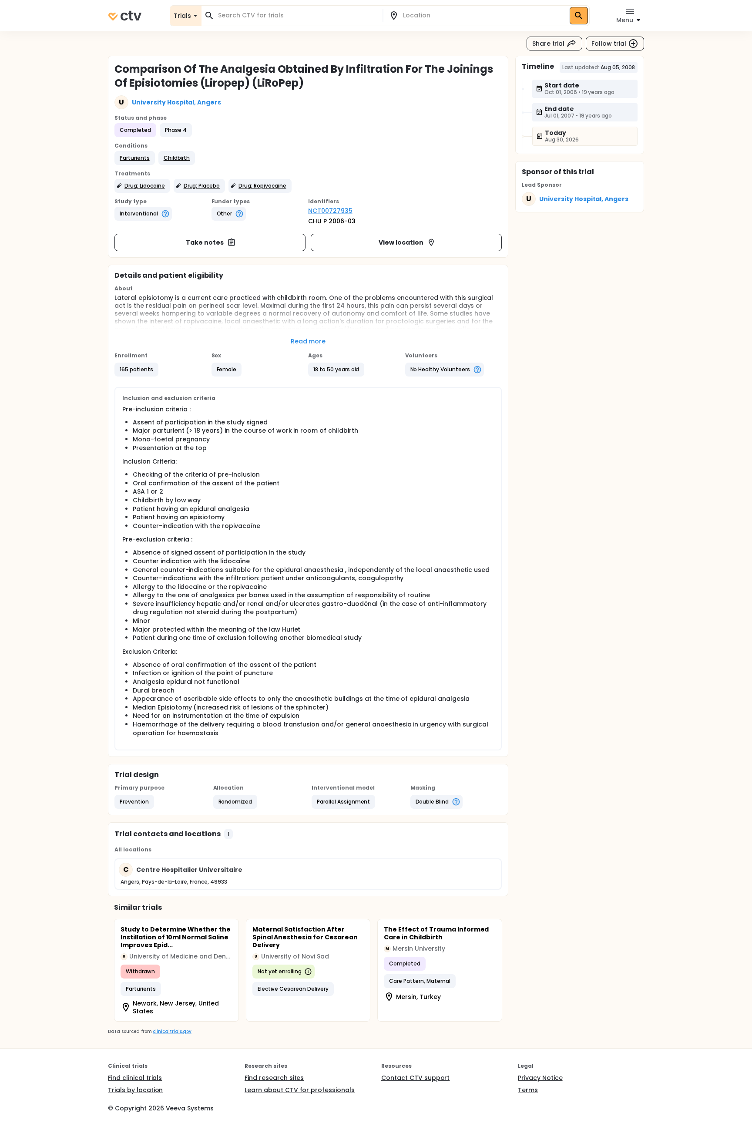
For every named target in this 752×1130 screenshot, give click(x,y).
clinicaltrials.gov (172, 1031)
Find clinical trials (135, 1078)
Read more (308, 341)
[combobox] (297, 15)
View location (401, 242)
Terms (528, 1090)
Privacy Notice (540, 1078)
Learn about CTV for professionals (300, 1090)
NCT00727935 (330, 211)
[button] (134, 158)
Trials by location (135, 1090)
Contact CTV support (415, 1078)
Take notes (205, 242)
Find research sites (274, 1078)
